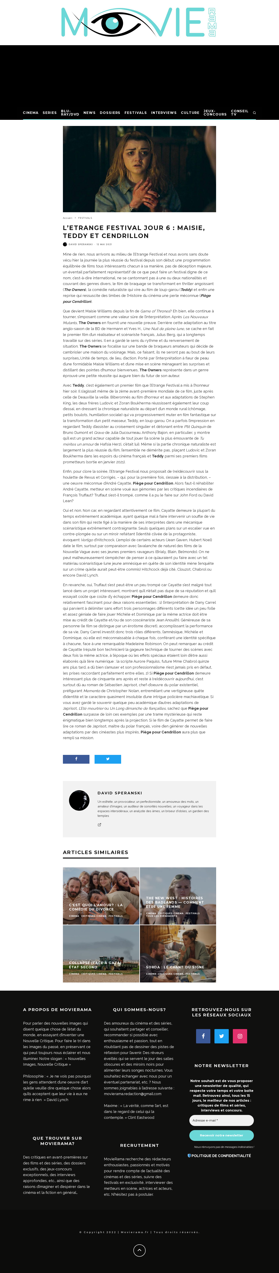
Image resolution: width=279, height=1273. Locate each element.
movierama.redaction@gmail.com (132, 1094)
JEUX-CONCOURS (215, 112)
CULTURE (190, 113)
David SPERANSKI (81, 244)
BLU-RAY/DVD (70, 112)
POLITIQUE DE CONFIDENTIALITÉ (221, 1156)
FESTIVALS (136, 113)
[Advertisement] (139, 75)
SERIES (50, 113)
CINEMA (31, 113)
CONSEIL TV (240, 112)
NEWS (90, 113)
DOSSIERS (110, 113)
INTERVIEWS (164, 113)
